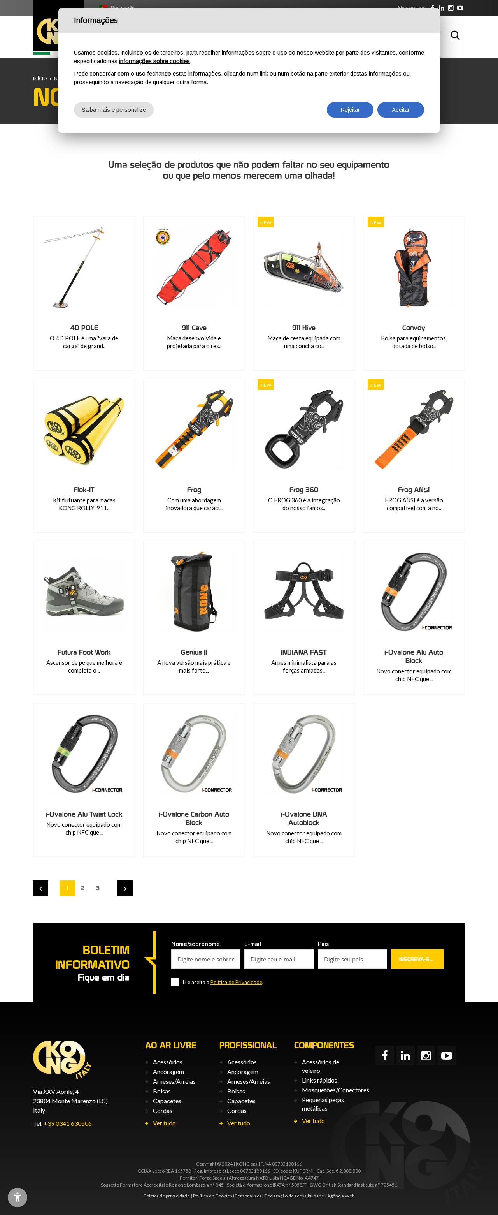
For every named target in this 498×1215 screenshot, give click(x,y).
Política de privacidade (167, 1196)
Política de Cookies (212, 1196)
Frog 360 (303, 490)
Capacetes (167, 1100)
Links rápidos (319, 1080)
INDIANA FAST (304, 652)
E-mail (252, 943)
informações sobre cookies (154, 61)
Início (40, 78)
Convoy (413, 328)
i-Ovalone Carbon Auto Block (194, 818)
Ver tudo (164, 1123)
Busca (455, 35)
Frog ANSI (414, 490)
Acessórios (167, 1061)
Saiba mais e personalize (114, 109)
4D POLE (84, 328)
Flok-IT (84, 490)
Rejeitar (350, 109)
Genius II (194, 652)
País (323, 943)
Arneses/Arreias (174, 1081)
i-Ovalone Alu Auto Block (413, 656)
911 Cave (194, 328)
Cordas (162, 1110)
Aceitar (401, 109)
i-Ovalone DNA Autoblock (304, 818)
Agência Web (340, 1196)
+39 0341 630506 (68, 1123)
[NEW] (304, 267)
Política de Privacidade (236, 982)
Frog (194, 490)
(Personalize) (247, 1196)
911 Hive (304, 328)
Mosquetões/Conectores (335, 1090)
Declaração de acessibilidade (294, 1196)
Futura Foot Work (84, 652)
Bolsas (162, 1091)
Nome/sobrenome (195, 943)
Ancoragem (168, 1071)
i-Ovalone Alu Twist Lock (84, 814)
